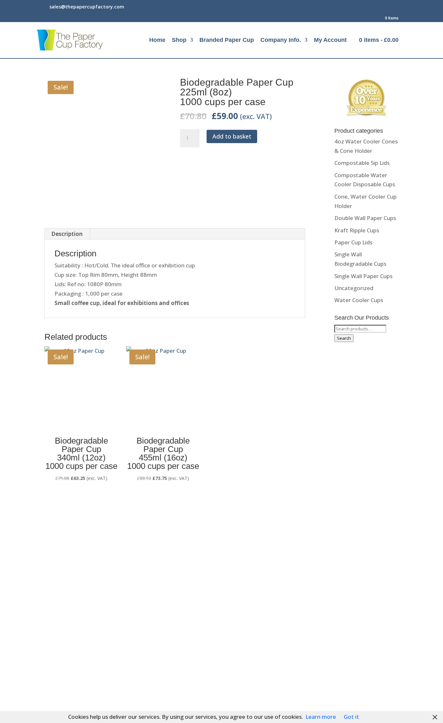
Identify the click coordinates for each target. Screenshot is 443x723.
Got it (351, 716)
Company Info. (280, 40)
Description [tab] (67, 234)
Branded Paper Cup (226, 40)
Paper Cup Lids (353, 242)
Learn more (320, 716)
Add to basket (231, 136)
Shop (179, 40)
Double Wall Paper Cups (365, 218)
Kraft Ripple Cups (356, 230)
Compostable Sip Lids (361, 162)
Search (344, 338)
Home (157, 40)
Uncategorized (353, 288)
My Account (330, 40)
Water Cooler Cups (358, 300)
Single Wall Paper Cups (363, 276)
